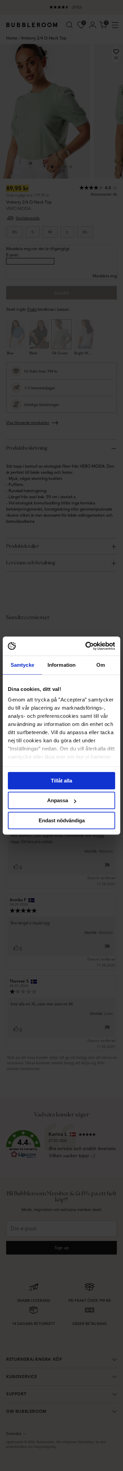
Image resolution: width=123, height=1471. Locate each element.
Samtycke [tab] (22, 665)
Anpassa (57, 800)
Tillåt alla (61, 780)
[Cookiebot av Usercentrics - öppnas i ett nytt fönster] (86, 646)
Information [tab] (61, 665)
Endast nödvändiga (62, 820)
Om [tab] (100, 665)
